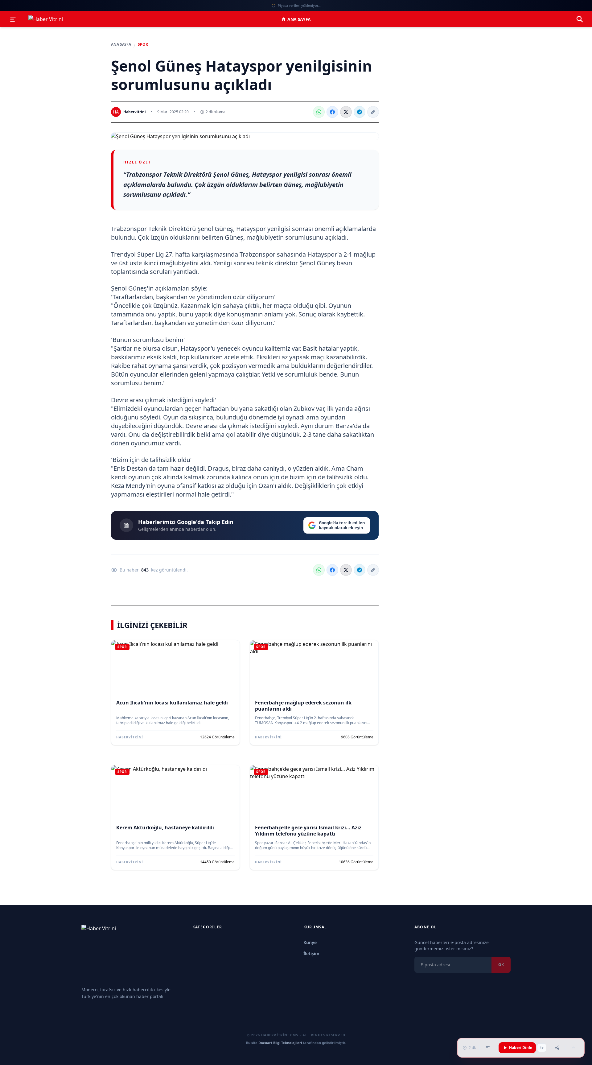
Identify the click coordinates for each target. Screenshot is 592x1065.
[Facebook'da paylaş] (332, 112)
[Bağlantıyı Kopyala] (373, 112)
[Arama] (580, 19)
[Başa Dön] (573, 1047)
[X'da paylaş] (346, 112)
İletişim (311, 953)
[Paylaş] (557, 1047)
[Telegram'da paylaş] (359, 112)
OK (501, 964)
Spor (143, 44)
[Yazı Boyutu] (487, 1047)
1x (542, 1048)
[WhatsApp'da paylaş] (318, 112)
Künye (310, 942)
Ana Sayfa (299, 19)
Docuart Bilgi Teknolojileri (280, 1042)
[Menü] (12, 19)
